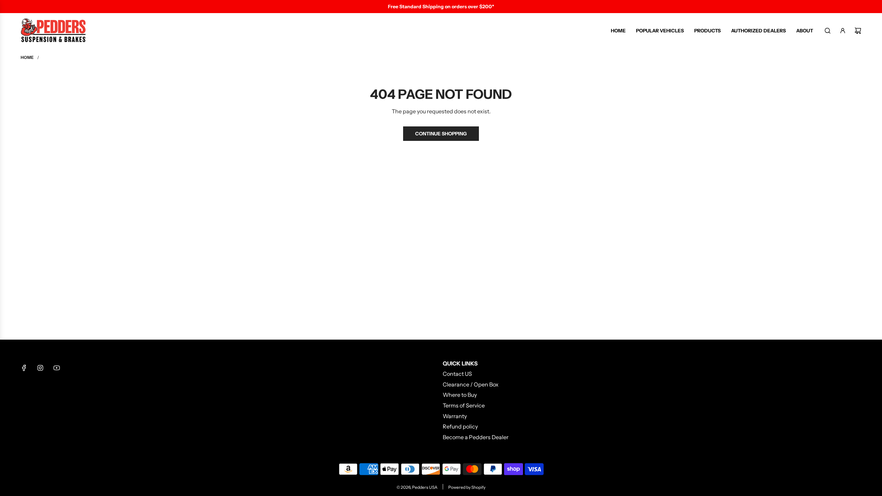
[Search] (827, 30)
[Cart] (857, 30)
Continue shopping (441, 134)
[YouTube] (56, 367)
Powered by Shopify (466, 487)
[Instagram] (40, 367)
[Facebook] (24, 367)
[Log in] (842, 30)
